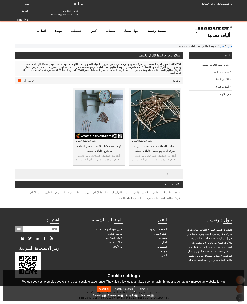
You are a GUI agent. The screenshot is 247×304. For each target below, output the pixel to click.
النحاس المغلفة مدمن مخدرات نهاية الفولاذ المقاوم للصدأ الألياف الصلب (155, 148)
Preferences (114, 295)
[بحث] (82, 3)
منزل (229, 46)
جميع (221, 46)
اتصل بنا (41, 30)
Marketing (98, 295)
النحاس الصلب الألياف (129, 198)
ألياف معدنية (219, 35)
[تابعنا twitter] (30, 238)
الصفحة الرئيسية (157, 30)
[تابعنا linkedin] (37, 238)
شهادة (58, 30)
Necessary (145, 295)
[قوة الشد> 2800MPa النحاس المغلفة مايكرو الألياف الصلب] (99, 114)
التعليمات (76, 30)
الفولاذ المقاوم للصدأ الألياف (166, 192)
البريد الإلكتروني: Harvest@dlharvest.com (65, 12)
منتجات (110, 30)
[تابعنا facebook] (44, 238)
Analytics (130, 295)
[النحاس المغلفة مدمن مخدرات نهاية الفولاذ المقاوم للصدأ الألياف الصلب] (155, 114)
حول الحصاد (131, 30)
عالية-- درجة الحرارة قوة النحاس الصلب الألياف (54, 192)
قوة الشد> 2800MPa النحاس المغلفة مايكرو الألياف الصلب (99, 148)
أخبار (94, 30)
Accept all (104, 289)
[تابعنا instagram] (22, 238)
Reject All (143, 289)
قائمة (25, 81)
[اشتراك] (19, 229)
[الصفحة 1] (178, 174)
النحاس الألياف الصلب (136, 192)
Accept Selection (124, 289)
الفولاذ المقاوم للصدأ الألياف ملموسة (102, 192)
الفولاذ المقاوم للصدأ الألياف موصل (162, 198)
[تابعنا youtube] (51, 238)
